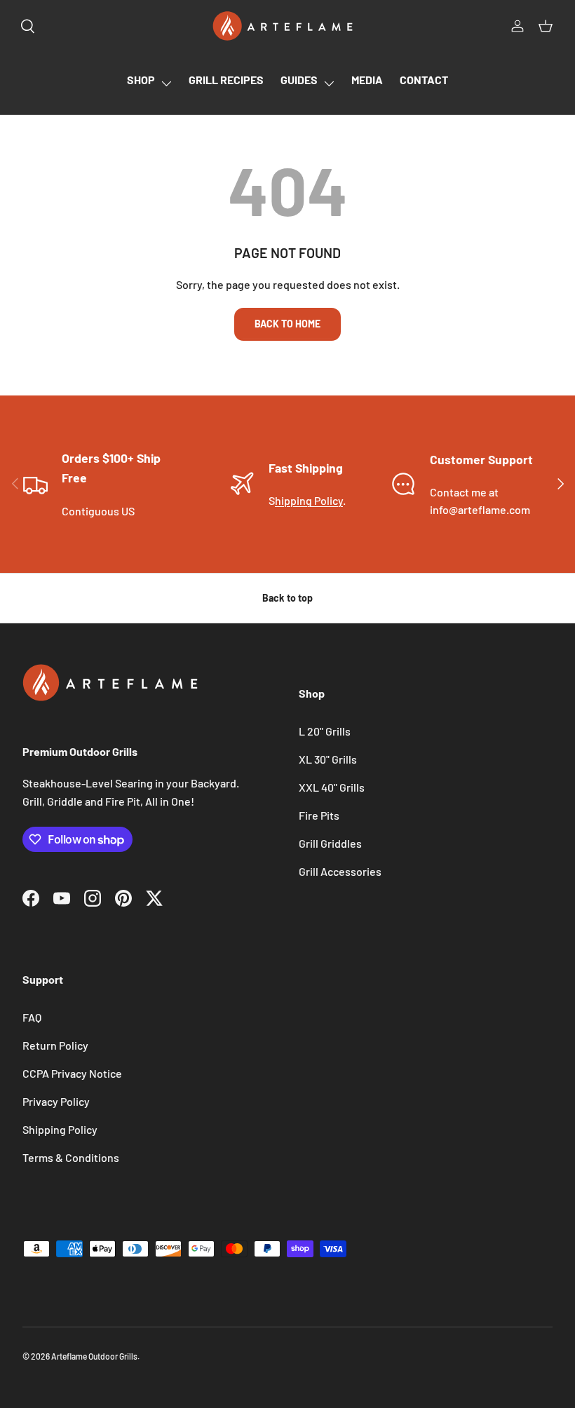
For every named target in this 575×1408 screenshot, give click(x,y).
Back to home (287, 324)
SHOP (141, 79)
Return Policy (55, 1045)
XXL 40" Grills (332, 787)
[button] (546, 26)
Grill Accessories (340, 871)
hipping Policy (309, 500)
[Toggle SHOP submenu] (166, 83)
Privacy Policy (56, 1101)
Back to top (287, 598)
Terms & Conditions (70, 1157)
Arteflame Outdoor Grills (94, 1356)
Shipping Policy (59, 1129)
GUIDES (299, 79)
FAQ (31, 1017)
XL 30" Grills (328, 759)
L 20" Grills (325, 731)
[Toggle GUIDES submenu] (328, 83)
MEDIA (367, 79)
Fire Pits (319, 815)
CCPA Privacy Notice (72, 1073)
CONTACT (424, 79)
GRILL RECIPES (226, 79)
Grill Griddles (330, 843)
